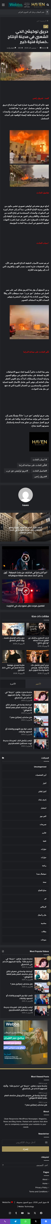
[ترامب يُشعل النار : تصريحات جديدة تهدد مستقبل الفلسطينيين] (41, 744)
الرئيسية (43, 21)
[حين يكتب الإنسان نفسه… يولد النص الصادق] (13, 629)
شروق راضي (40, 476)
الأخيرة (13, 683)
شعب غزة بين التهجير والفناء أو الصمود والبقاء (18, 730)
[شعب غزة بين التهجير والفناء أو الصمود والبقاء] (41, 732)
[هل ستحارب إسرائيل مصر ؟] (41, 721)
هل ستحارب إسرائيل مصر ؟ (21, 717)
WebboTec (6, 1202)
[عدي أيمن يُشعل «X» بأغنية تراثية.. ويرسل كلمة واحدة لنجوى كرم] (38, 656)
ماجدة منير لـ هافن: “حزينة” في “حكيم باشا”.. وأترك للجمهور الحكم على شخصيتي (18, 694)
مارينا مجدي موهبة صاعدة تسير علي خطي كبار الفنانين (13, 667)
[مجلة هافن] (26, 4)
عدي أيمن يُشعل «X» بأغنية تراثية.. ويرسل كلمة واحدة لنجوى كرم (39, 667)
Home (44, 1183)
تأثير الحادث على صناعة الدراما (32, 465)
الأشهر (38, 683)
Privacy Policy (41, 1187)
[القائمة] (3, 6)
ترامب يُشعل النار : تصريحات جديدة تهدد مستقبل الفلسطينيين (17, 742)
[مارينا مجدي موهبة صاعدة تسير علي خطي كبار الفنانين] (13, 656)
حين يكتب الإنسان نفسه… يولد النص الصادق (13, 639)
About (44, 1179)
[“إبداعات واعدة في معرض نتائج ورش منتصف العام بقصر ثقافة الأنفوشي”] (41, 708)
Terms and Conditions (38, 1192)
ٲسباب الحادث (39, 459)
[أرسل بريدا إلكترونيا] (40, 48)
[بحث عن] (47, 6)
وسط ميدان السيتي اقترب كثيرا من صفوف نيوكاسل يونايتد (23, 12)
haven (44, 48)
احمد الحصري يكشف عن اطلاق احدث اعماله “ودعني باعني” (38, 640)
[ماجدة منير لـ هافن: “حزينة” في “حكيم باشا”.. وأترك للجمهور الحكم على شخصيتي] (41, 696)
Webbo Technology (26, 1206)
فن (38, 21)
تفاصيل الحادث (39, 470)
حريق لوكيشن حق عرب (16, 470)
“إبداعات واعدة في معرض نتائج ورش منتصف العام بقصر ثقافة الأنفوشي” (19, 707)
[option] (25, 527)
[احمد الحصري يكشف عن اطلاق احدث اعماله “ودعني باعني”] (38, 629)
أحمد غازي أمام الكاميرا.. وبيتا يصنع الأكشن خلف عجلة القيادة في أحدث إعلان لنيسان (25, 529)
